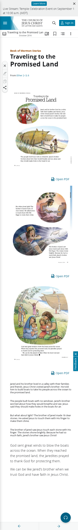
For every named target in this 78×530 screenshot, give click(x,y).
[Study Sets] (46, 34)
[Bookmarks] (54, 34)
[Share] (5, 87)
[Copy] (5, 81)
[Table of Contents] (4, 34)
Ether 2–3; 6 (23, 75)
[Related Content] (62, 34)
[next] (58, 526)
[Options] (70, 34)
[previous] (19, 526)
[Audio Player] (66, 518)
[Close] (5, 65)
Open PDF (62, 179)
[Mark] (5, 73)
